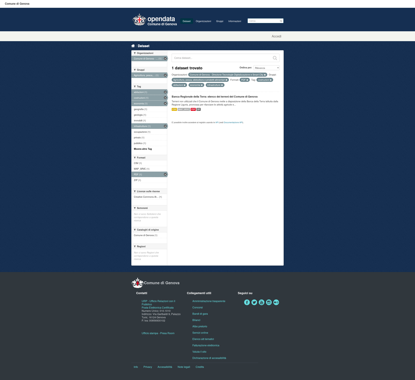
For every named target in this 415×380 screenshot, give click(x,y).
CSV (174, 109)
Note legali (184, 367)
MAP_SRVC (183, 109)
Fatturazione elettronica (205, 345)
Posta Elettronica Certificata (158, 307)
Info (136, 367)
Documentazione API (233, 122)
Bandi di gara (200, 314)
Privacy (147, 367)
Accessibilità (165, 367)
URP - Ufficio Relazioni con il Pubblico (158, 302)
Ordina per (245, 67)
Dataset (187, 21)
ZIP (198, 109)
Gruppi (219, 21)
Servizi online (200, 332)
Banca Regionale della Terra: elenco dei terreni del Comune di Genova (215, 96)
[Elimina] (265, 74)
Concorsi (197, 307)
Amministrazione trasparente (208, 301)
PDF (193, 109)
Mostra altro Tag (143, 148)
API (217, 122)
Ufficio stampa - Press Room (158, 333)
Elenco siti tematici (203, 339)
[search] (275, 57)
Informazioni (234, 21)
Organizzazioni (203, 21)
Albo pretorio (199, 326)
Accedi (276, 36)
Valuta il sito (199, 351)
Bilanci (196, 320)
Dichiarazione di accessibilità (209, 358)
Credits (200, 367)
